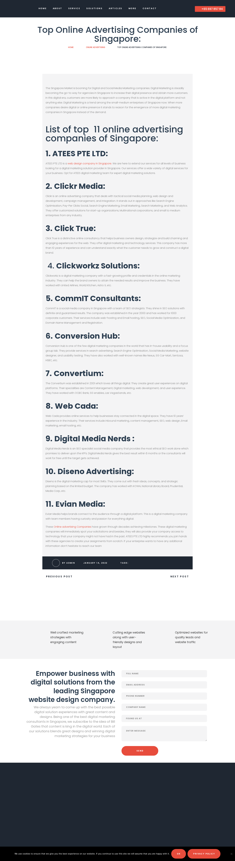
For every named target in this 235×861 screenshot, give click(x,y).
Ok (178, 854)
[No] (231, 853)
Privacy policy (204, 854)
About (57, 8)
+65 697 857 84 (212, 9)
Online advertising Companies (72, 527)
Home (43, 8)
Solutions (94, 8)
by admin (68, 563)
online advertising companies (114, 134)
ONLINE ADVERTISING (95, 47)
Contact (150, 8)
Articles (115, 8)
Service (74, 8)
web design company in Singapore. (90, 163)
